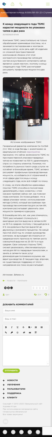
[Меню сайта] (48, 4)
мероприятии (33, 152)
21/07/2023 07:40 (11, 35)
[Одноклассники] (8, 288)
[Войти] (12, 4)
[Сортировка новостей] (21, 4)
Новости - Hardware (17, 281)
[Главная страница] (4, 4)
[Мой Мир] (11, 288)
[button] (6, 327)
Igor (7, 295)
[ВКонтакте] (5, 288)
